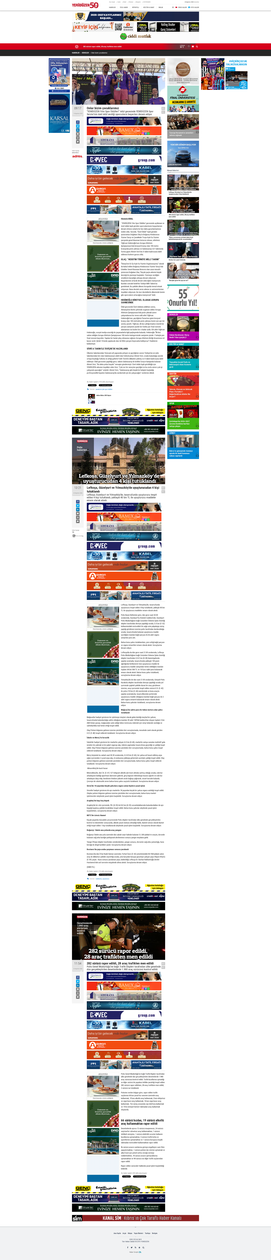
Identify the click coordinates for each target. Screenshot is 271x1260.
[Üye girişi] (139, 1247)
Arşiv (124, 1233)
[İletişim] (193, 46)
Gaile (119, 2)
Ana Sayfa (112, 2)
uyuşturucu (105, 879)
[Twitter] (78, 126)
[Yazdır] (78, 138)
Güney (172, 433)
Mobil (124, 2)
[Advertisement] (59, 150)
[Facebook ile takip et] (128, 1247)
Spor (171, 403)
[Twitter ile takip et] (132, 1247)
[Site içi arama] (197, 46)
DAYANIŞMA (147, 2)
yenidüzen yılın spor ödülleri (104, 389)
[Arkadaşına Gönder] (78, 134)
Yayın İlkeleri (138, 1233)
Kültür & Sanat (176, 344)
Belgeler (138, 2)
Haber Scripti (133, 1252)
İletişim (154, 1233)
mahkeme (99, 879)
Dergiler (173, 314)
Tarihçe (147, 1233)
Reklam (131, 2)
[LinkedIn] (78, 130)
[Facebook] (78, 122)
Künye (130, 1233)
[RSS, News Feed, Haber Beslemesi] (136, 1247)
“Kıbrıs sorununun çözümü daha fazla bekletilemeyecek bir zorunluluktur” (110, 46)
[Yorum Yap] (78, 141)
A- (163, 112)
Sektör (172, 374)
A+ (163, 108)
